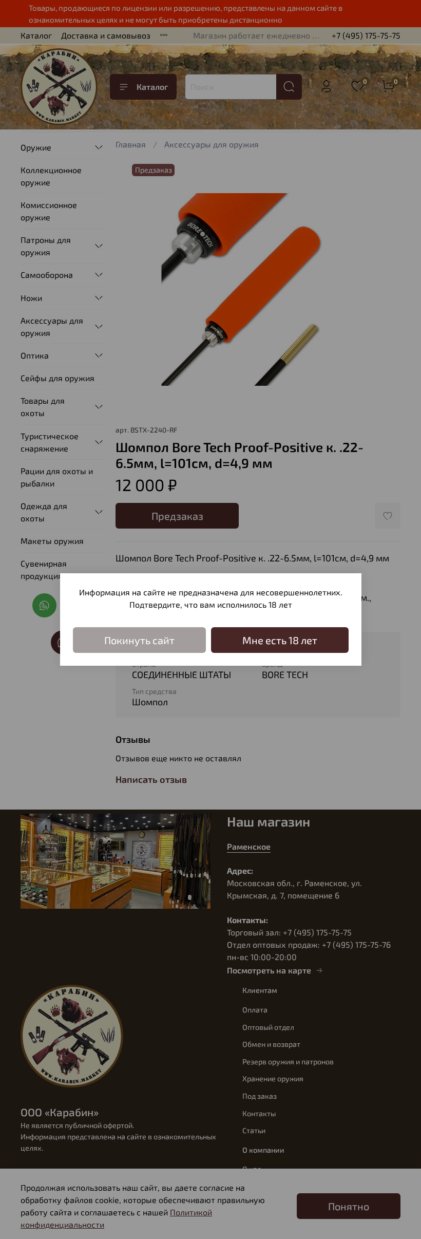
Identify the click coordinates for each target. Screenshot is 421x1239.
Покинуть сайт (139, 640)
